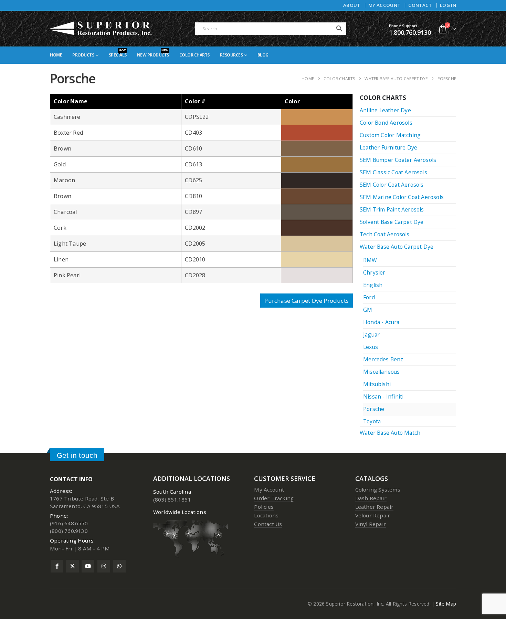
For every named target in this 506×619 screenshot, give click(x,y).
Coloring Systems (377, 489)
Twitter (72, 566)
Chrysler (374, 272)
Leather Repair (374, 506)
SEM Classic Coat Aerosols (393, 172)
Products (83, 55)
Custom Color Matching (390, 135)
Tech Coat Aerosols (385, 234)
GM (367, 309)
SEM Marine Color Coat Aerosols (402, 197)
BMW (370, 260)
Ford (369, 297)
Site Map (446, 603)
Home (56, 55)
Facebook (57, 566)
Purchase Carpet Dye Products (306, 301)
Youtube (88, 566)
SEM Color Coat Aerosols (392, 184)
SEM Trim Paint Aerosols (392, 209)
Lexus (370, 347)
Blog (262, 55)
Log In (448, 5)
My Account (384, 5)
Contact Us (268, 523)
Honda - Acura (381, 322)
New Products (153, 53)
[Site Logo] (101, 28)
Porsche (373, 409)
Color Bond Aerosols (386, 122)
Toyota (372, 421)
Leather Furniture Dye (388, 147)
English (372, 285)
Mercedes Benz (383, 359)
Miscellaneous (381, 371)
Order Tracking (274, 498)
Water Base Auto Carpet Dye (396, 246)
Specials (118, 53)
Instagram (103, 566)
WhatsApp (119, 566)
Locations (266, 515)
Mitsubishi (377, 384)
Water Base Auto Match (390, 432)
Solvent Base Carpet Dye (392, 222)
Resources (231, 55)
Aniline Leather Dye (385, 110)
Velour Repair (372, 515)
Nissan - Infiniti (383, 396)
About (351, 5)
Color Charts (194, 55)
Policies (264, 506)
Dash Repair (371, 498)
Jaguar (371, 334)
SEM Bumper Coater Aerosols (398, 160)
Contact (420, 5)
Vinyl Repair (370, 523)
